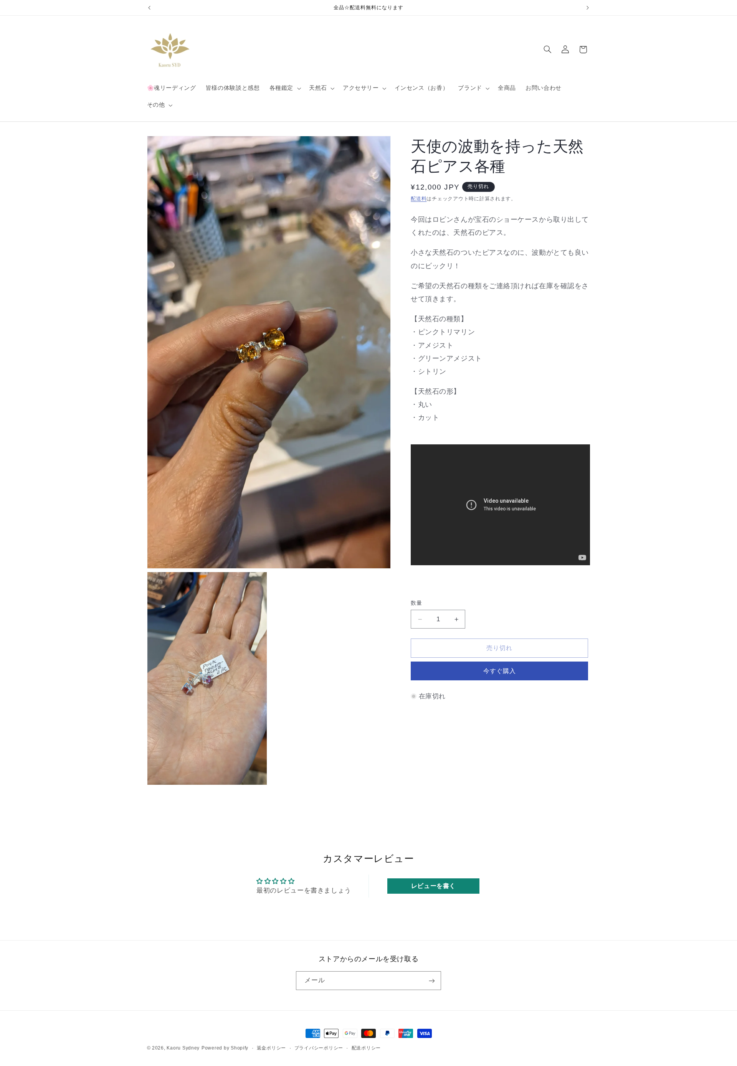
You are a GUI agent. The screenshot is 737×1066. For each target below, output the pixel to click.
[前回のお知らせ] (149, 7)
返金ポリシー (271, 1048)
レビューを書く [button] (433, 885)
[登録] (432, 980)
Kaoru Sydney (183, 1048)
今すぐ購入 (499, 671)
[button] (284, 88)
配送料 (418, 198)
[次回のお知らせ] (587, 7)
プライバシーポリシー (318, 1048)
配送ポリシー (366, 1048)
